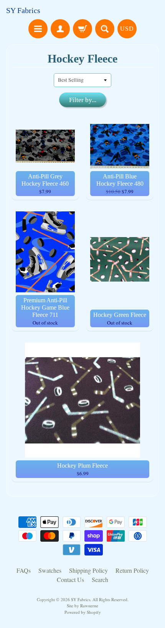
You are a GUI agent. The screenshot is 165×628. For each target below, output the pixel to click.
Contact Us (70, 579)
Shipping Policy (88, 570)
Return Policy (132, 570)
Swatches (49, 570)
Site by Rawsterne (82, 605)
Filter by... (82, 100)
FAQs (23, 570)
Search (100, 579)
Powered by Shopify (82, 612)
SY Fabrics (23, 10)
